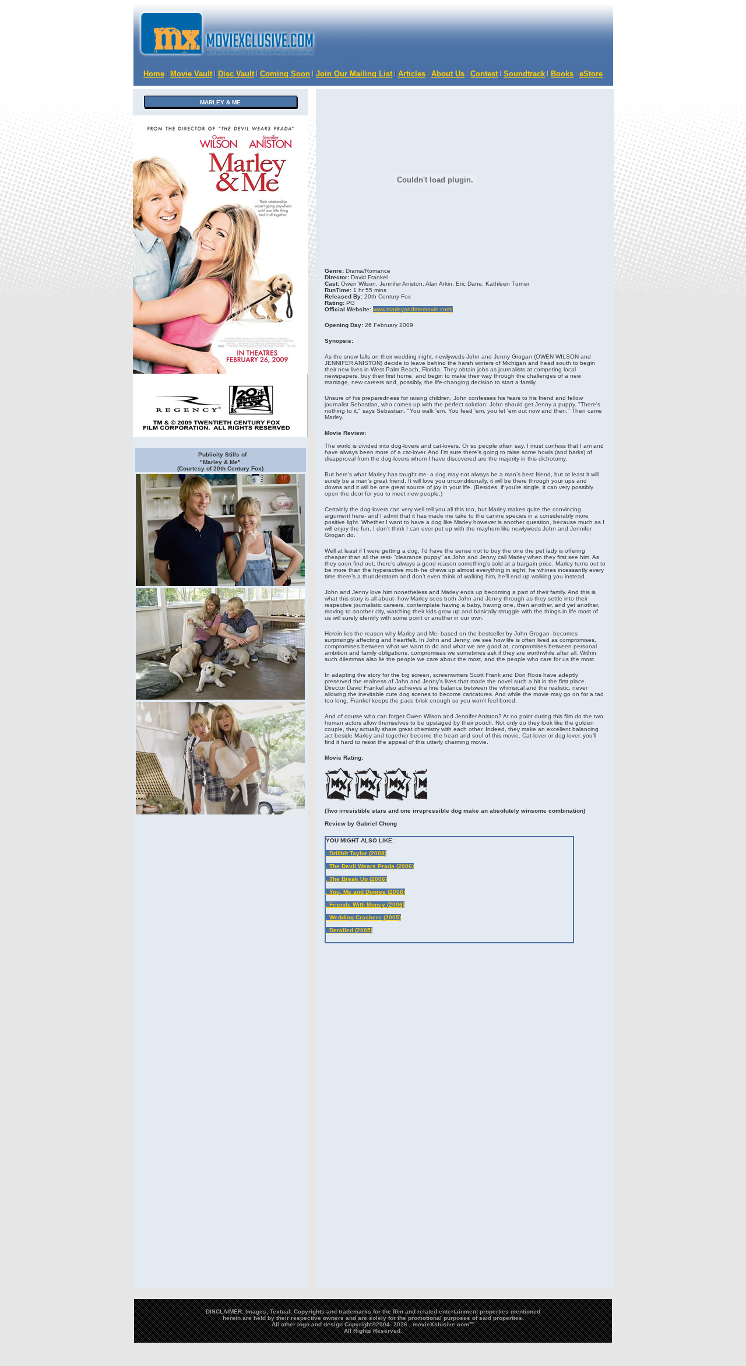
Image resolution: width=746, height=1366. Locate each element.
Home (153, 73)
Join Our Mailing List (354, 73)
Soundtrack (524, 73)
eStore (591, 73)
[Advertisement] (469, 33)
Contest (484, 73)
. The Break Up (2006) (356, 879)
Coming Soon (285, 73)
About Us (448, 73)
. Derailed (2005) (349, 930)
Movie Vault (191, 73)
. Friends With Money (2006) (365, 904)
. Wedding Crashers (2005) (363, 917)
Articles (411, 73)
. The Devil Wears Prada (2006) (370, 866)
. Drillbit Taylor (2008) (356, 853)
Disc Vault (236, 73)
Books (562, 73)
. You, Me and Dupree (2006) (365, 892)
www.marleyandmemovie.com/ (413, 309)
